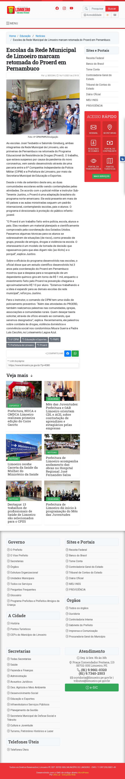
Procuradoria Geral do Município (86, 636)
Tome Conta (93, 69)
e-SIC (93, 687)
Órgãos (14, 566)
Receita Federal (95, 58)
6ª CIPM (14, 339)
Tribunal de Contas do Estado (85, 572)
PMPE (55, 339)
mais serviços (101, 176)
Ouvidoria (74, 613)
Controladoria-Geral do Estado (85, 566)
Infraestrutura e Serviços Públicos (29, 704)
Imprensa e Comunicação (83, 630)
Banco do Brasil (95, 63)
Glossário (15, 595)
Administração (18, 676)
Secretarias (16, 561)
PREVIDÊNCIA (94, 105)
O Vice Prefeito (19, 555)
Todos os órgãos (78, 608)
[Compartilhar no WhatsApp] (75, 354)
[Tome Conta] (107, 15)
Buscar (112, 8)
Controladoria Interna (80, 619)
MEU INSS (92, 100)
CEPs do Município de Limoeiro (28, 634)
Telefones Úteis (19, 749)
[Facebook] (57, 8)
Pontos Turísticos (20, 629)
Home (12, 36)
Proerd (43, 345)
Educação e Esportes (36, 339)
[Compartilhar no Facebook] (67, 354)
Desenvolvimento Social (24, 693)
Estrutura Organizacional (24, 572)
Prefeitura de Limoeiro (22, 345)
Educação (25, 36)
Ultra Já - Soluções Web (64, 775)
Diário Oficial (93, 94)
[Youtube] (71, 8)
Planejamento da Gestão (24, 710)
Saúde (14, 664)
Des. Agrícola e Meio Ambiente (28, 687)
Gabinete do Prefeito (80, 625)
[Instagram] (64, 8)
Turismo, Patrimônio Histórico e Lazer (31, 731)
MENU (13, 23)
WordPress (83, 773)
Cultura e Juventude (21, 725)
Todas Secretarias (20, 659)
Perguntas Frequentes (23, 589)
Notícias (40, 36)
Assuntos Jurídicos (21, 681)
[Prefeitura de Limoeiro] (18, 9)
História (14, 623)
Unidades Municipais (22, 578)
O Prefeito (16, 549)
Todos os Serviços (21, 583)
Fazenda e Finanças (21, 670)
